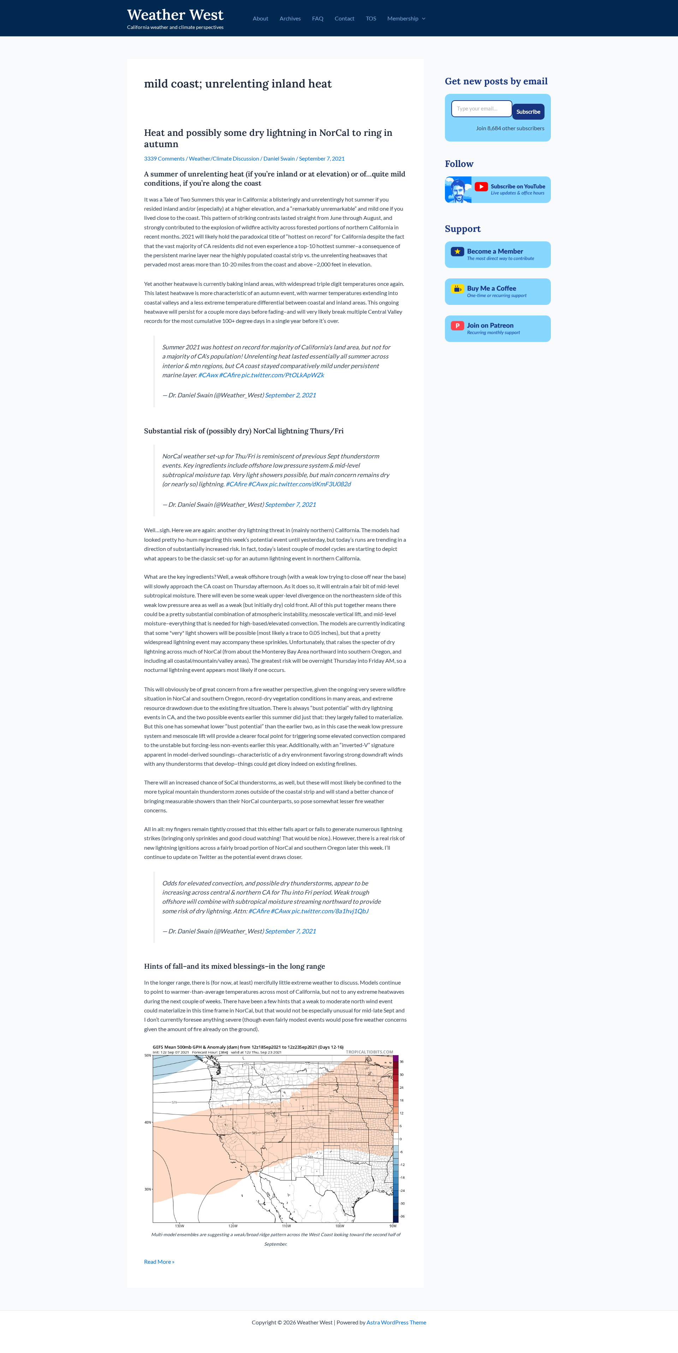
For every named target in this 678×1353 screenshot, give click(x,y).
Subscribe (528, 111)
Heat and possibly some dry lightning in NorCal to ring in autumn (268, 138)
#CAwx (208, 375)
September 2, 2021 (290, 395)
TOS (371, 18)
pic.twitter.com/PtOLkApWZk (282, 375)
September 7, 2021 (290, 504)
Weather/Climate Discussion (224, 158)
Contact (345, 18)
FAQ (317, 18)
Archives (290, 18)
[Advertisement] (498, 461)
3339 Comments (164, 158)
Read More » (159, 1262)
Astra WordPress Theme (396, 1322)
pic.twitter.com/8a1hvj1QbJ (329, 911)
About (260, 18)
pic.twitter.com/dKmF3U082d (310, 484)
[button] (422, 18)
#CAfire (229, 375)
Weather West (175, 14)
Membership (402, 18)
